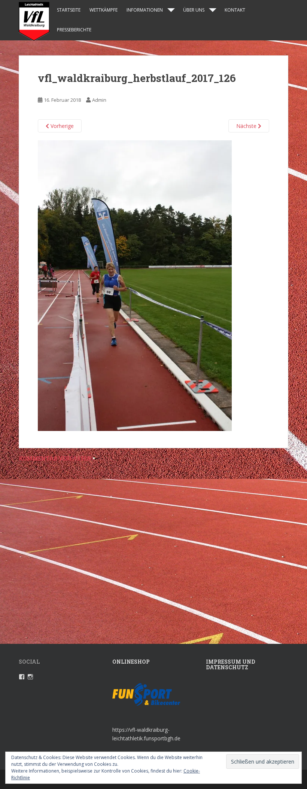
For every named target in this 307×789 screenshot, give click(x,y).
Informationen (145, 10)
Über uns (193, 10)
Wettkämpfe (103, 10)
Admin (99, 100)
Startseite (68, 10)
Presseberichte (74, 30)
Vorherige (61, 125)
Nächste (247, 125)
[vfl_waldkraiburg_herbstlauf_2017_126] (135, 285)
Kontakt (235, 10)
